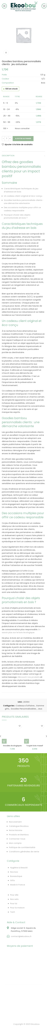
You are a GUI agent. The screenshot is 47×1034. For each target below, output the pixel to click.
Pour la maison (17, 907)
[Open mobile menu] (4, 6)
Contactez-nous (17, 838)
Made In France (17, 884)
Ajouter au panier (23, 138)
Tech (12, 912)
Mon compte (15, 843)
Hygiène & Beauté (18, 867)
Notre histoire (15, 830)
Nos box (14, 872)
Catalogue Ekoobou (19, 826)
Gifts (12, 880)
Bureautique (16, 876)
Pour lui (13, 903)
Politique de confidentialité (22, 847)
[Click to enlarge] (6, 52)
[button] (4, 741)
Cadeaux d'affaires (25, 705)
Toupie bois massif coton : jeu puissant (34, 746)
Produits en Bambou (19, 834)
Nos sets (14, 899)
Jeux (40, 708)
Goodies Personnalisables (23, 708)
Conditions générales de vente (24, 851)
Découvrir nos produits (29, 677)
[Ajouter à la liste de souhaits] (19, 726)
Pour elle (14, 895)
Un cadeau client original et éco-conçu (23, 196)
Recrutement (15, 821)
